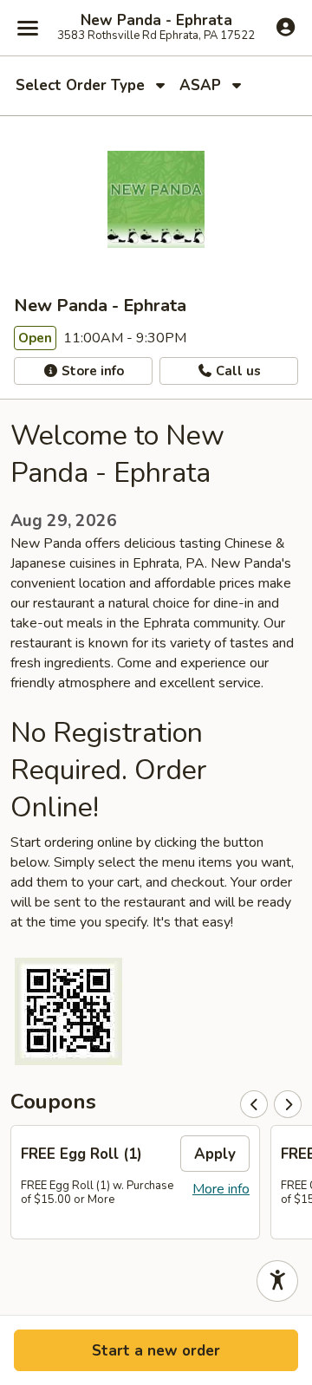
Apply (215, 1154)
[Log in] (285, 27)
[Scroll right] (288, 1104)
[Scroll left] (254, 1104)
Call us (236, 371)
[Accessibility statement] (277, 1281)
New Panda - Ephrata (156, 20)
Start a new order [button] (156, 1351)
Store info (91, 371)
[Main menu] (27, 27)
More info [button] (221, 1189)
